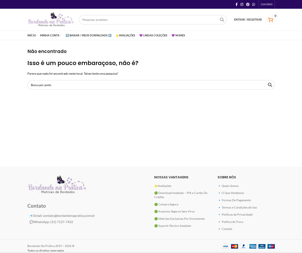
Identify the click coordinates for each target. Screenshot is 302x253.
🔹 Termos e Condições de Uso (237, 207)
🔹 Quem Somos (228, 186)
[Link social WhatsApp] (253, 4)
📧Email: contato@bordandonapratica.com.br (62, 215)
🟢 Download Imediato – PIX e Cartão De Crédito (180, 195)
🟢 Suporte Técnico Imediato (172, 225)
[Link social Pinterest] (248, 4)
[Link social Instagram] (242, 4)
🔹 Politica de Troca (230, 221)
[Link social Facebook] (236, 4)
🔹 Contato (225, 229)
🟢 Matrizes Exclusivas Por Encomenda (179, 218)
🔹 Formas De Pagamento (234, 200)
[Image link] (57, 184)
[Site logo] (51, 19)
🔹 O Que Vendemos (231, 193)
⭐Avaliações (162, 186)
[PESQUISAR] (222, 20)
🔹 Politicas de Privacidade (235, 214)
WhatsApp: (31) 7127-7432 (51, 222)
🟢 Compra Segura (166, 204)
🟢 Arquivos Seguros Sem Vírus (174, 211)
